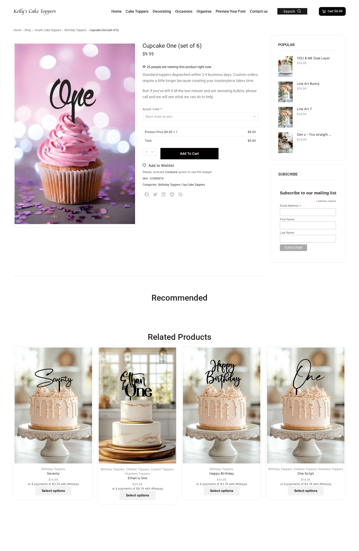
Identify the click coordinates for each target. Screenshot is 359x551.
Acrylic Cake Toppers (47, 30)
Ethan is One (137, 478)
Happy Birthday (221, 473)
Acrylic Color (152, 109)
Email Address (290, 206)
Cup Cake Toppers (193, 184)
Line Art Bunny (308, 84)
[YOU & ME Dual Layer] (285, 66)
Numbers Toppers (137, 473)
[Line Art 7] (285, 117)
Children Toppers (137, 469)
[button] (292, 11)
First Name (287, 219)
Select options (53, 491)
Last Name (287, 232)
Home (17, 30)
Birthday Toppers (75, 30)
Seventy (53, 473)
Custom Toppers (162, 469)
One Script (306, 473)
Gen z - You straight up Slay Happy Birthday (315, 135)
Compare (171, 172)
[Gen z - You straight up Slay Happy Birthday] (285, 142)
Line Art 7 (304, 109)
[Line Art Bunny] (285, 92)
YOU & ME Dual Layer (313, 58)
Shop (28, 30)
